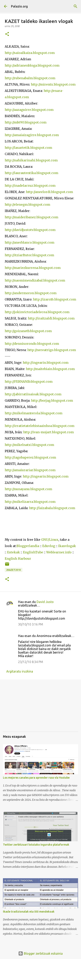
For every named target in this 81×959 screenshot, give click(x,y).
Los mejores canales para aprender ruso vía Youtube (36, 777)
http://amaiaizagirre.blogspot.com (32, 135)
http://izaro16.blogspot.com (54, 299)
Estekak (13, 552)
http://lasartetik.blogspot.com (28, 148)
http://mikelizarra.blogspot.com (30, 502)
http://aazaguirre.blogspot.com (29, 110)
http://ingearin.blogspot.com (45, 363)
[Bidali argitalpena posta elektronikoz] (7, 565)
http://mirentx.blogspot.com (53, 84)
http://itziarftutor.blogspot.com (29, 255)
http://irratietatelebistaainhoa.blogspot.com (39, 426)
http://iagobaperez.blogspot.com (30, 457)
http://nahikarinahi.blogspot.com (31, 160)
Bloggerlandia (28, 546)
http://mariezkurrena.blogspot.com (33, 268)
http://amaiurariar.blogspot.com (30, 470)
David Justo (45, 602)
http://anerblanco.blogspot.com (29, 242)
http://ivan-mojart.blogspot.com (48, 432)
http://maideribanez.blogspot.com (31, 217)
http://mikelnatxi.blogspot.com (29, 445)
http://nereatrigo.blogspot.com (51, 350)
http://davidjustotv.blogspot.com (30, 230)
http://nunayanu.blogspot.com (28, 489)
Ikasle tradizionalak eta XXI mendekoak (28, 911)
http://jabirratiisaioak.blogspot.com (33, 394)
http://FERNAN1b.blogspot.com (28, 381)
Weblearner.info (59, 552)
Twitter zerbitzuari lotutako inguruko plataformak (36, 844)
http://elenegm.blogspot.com (27, 204)
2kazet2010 (13, 570)
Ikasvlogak (67, 546)
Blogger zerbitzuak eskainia (43, 953)
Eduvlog (48, 546)
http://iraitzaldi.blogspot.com (51, 318)
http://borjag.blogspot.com (52, 400)
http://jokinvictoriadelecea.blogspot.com (37, 312)
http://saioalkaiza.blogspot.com (30, 53)
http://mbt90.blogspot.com (25, 122)
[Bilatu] (75, 6)
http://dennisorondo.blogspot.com (32, 344)
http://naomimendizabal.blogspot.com (35, 280)
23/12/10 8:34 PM (30, 662)
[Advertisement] (22, 708)
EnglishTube (33, 552)
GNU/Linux (49, 540)
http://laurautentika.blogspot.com (31, 173)
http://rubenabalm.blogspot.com (30, 78)
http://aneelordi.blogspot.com (49, 192)
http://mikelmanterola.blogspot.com (33, 413)
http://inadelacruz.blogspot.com (30, 185)
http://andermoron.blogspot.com (30, 293)
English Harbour (18, 559)
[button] (7, 34)
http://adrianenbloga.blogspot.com (32, 65)
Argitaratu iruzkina (19, 671)
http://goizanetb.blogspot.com (28, 331)
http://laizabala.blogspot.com (52, 508)
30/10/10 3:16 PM (30, 624)
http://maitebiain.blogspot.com (50, 369)
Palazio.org (19, 6)
